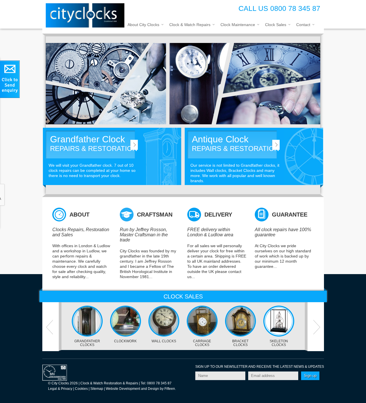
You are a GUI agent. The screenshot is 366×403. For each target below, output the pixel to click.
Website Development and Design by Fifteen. (141, 389)
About (79, 214)
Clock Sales (275, 24)
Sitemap (96, 389)
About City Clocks (143, 24)
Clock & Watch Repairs (189, 24)
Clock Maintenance (237, 24)
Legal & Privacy (60, 389)
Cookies (81, 389)
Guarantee (289, 214)
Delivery (218, 214)
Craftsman (154, 214)
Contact (303, 24)
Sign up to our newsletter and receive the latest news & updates (259, 367)
